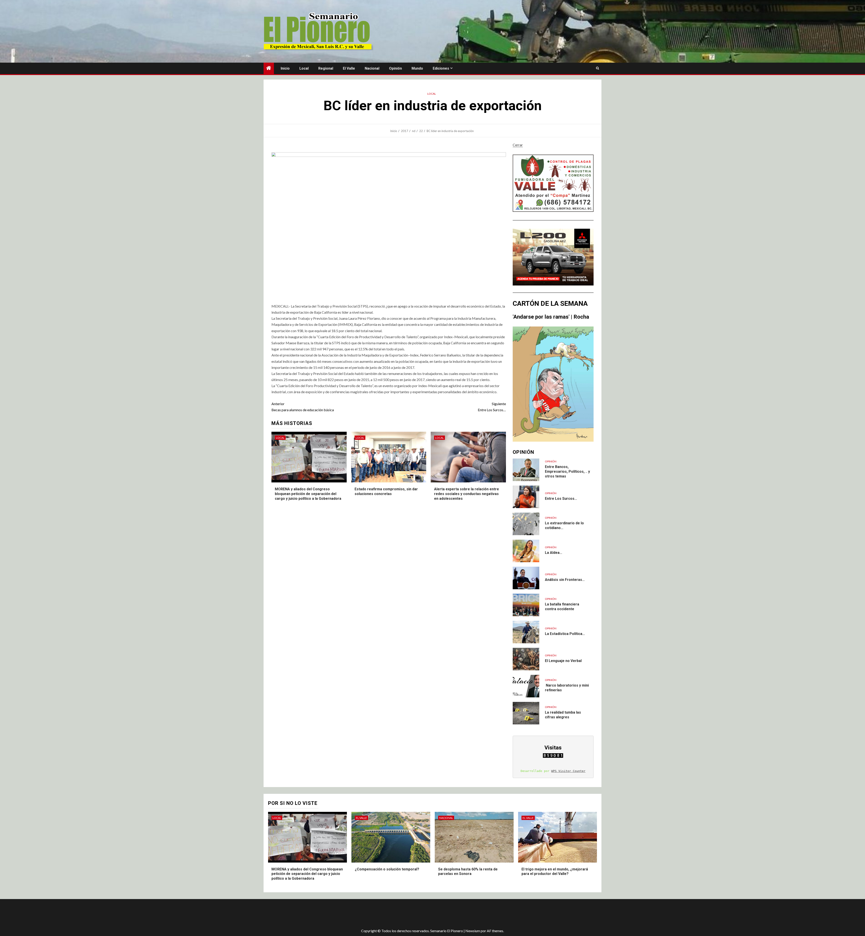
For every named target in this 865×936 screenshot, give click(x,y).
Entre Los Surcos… (492, 407)
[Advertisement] (343, 914)
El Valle (349, 68)
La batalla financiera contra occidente (562, 606)
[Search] (597, 68)
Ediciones (441, 68)
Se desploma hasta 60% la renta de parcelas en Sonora (468, 871)
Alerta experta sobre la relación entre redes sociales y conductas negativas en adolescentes (466, 494)
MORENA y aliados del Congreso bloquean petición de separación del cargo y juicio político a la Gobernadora (308, 494)
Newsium (472, 931)
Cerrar (518, 145)
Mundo (417, 68)
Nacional (372, 68)
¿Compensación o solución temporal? (387, 869)
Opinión (395, 68)
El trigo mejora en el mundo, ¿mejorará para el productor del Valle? (554, 871)
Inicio (285, 68)
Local (304, 68)
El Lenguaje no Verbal (563, 661)
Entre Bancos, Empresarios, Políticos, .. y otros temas (567, 471)
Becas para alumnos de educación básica (302, 407)
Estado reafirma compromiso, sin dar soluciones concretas (386, 491)
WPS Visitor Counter (568, 771)
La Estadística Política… (565, 634)
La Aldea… (553, 552)
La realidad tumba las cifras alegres (563, 714)
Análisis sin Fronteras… (565, 580)
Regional (325, 68)
